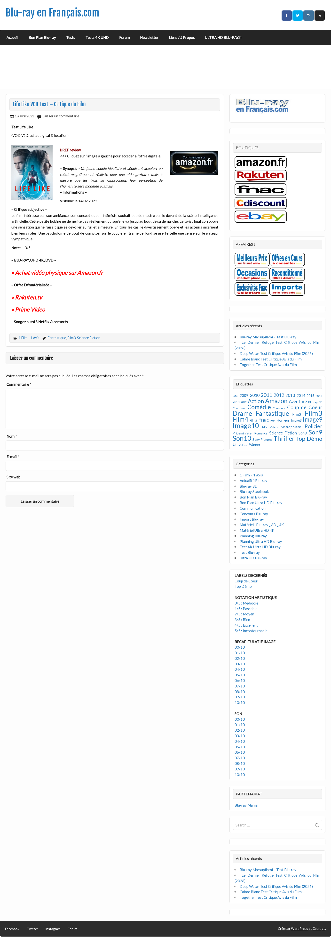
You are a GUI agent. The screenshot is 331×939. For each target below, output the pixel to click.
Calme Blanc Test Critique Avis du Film (271, 359)
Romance (260, 433)
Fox (272, 420)
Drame (242, 413)
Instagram (53, 929)
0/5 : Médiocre (246, 603)
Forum (124, 37)
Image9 (312, 419)
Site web (13, 477)
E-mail (13, 456)
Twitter (32, 929)
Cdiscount (239, 408)
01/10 (240, 653)
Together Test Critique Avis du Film (268, 364)
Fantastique (57, 338)
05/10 (240, 675)
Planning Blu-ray (253, 536)
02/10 (240, 658)
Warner (254, 444)
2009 (244, 395)
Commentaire (19, 384)
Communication (253, 508)
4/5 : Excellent (246, 625)
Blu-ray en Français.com (52, 13)
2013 (290, 395)
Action (256, 401)
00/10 (240, 647)
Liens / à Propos (182, 37)
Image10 (246, 425)
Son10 (242, 438)
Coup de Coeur (304, 407)
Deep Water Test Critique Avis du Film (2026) (276, 353)
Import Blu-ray (252, 519)
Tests (70, 37)
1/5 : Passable (246, 608)
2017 (318, 395)
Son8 (303, 433)
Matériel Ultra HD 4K (257, 530)
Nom (12, 436)
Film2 (296, 414)
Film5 (253, 420)
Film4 (240, 419)
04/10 (240, 669)
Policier (313, 426)
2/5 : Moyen (244, 614)
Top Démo (309, 438)
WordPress (299, 928)
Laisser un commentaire (61, 116)
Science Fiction (88, 338)
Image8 (296, 420)
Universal (240, 444)
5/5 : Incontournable (251, 631)
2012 (279, 395)
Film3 (72, 338)
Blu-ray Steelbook (254, 491)
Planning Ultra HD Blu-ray (261, 541)
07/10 (240, 686)
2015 (310, 395)
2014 (301, 395)
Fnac (263, 419)
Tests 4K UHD (97, 37)
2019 (243, 402)
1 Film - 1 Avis (29, 338)
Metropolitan (291, 427)
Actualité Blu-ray (253, 480)
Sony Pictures (262, 439)
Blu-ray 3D (315, 402)
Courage (319, 928)
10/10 (240, 702)
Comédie (259, 406)
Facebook (12, 929)
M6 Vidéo (269, 427)
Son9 (315, 432)
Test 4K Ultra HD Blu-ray (260, 547)
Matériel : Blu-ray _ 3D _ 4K (262, 525)
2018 (236, 402)
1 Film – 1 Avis (251, 475)
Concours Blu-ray (254, 514)
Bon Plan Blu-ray (42, 37)
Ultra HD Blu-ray (253, 558)
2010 (255, 395)
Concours (279, 408)
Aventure (298, 401)
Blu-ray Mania (246, 805)
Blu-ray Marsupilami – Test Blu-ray (268, 337)
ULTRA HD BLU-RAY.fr (223, 37)
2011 (266, 395)
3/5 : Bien (242, 619)
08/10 (240, 691)
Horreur (283, 420)
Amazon (276, 401)
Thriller (284, 438)
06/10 (240, 680)
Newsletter (149, 37)
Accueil (12, 37)
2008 (235, 395)
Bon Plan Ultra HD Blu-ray (261, 502)
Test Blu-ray (250, 552)
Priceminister (243, 433)
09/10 (240, 697)
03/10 (240, 664)
